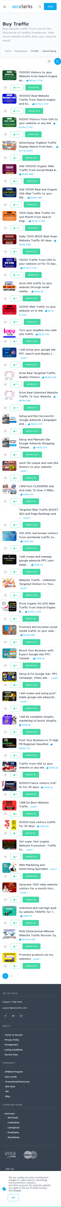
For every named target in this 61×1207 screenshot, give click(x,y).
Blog (7, 1096)
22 (17, 181)
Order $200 (32, 454)
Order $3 (32, 204)
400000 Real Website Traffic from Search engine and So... (37, 99)
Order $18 (34, 111)
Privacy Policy (12, 1039)
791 (17, 228)
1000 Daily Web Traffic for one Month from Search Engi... (37, 217)
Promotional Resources (17, 1081)
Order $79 (32, 946)
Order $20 (32, 525)
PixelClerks (13, 1132)
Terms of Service (14, 1034)
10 (17, 384)
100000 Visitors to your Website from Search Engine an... (38, 76)
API (7, 1091)
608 (17, 87)
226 (17, 134)
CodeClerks (13, 1122)
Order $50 (31, 158)
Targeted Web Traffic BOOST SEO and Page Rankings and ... (38, 513)
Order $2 (33, 228)
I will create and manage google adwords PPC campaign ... (36, 560)
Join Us (9, 1168)
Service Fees (11, 1054)
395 (17, 275)
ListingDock (14, 1127)
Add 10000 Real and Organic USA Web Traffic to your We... (38, 193)
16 (17, 407)
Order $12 (31, 251)
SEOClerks (13, 1117)
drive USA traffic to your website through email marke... (35, 287)
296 (17, 111)
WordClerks (14, 1137)
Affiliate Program (14, 1071)
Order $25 (31, 571)
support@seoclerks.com (14, 1007)
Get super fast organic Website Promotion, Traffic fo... (37, 845)
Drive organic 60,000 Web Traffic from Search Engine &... (37, 607)
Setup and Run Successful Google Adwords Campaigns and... (38, 420)
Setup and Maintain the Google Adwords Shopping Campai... (36, 443)
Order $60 (32, 595)
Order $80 (32, 876)
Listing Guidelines (14, 1049)
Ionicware (10, 1113)
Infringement (11, 1044)
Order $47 (32, 298)
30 (17, 204)
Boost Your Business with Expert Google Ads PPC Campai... (36, 654)
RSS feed (10, 1086)
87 (17, 322)
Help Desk (17, 1001)
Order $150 (32, 431)
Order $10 (31, 364)
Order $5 (33, 87)
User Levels (11, 1076)
